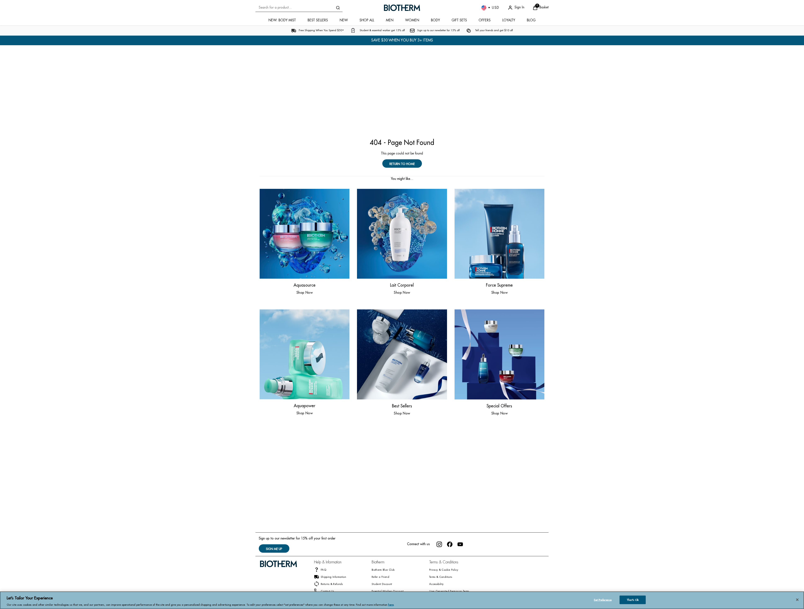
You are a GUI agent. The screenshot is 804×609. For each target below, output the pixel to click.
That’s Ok (633, 599)
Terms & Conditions (440, 577)
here (391, 604)
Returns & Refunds (332, 584)
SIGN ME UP (274, 548)
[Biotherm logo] (402, 8)
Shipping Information (333, 577)
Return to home (402, 163)
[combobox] (299, 7)
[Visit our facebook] (449, 544)
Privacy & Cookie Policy (443, 570)
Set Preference (603, 599)
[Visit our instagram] (439, 544)
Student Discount (382, 584)
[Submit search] (338, 8)
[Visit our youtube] (460, 544)
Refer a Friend (380, 577)
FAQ (323, 570)
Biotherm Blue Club (383, 570)
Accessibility (436, 584)
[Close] (797, 599)
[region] (402, 600)
